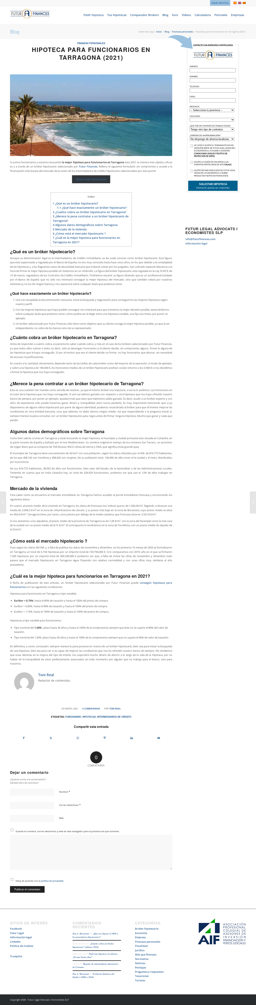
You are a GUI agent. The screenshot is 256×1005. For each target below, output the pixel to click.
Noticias (140, 963)
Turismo (140, 980)
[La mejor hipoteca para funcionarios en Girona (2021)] (253, 502)
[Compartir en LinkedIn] (131, 738)
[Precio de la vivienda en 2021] (3, 502)
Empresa (140, 937)
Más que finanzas (145, 954)
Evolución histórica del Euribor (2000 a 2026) (93, 975)
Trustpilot (16, 956)
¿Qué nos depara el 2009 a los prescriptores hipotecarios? (95, 935)
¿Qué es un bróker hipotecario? (75, 203)
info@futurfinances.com (200, 239)
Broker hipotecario (147, 928)
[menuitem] (219, 3)
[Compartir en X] (50, 738)
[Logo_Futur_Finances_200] (30, 15)
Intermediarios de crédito (114, 716)
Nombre (64, 791)
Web (61, 818)
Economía (141, 933)
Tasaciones (142, 976)
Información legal (196, 243)
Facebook (16, 928)
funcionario (73, 716)
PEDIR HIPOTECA (220, 2)
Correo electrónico (70, 805)
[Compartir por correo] (158, 738)
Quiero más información (91, 179)
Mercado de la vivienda (70, 229)
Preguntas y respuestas (149, 972)
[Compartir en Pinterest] (104, 738)
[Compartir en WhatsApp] (77, 738)
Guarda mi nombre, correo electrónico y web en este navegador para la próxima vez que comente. (67, 831)
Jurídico (140, 950)
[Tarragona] (91, 115)
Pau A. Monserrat (81, 933)
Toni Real (115, 708)
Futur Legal (17, 933)
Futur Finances (88, 166)
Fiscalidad (141, 946)
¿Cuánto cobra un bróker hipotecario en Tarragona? (89, 212)
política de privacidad (51, 880)
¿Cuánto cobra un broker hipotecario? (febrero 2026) (93, 945)
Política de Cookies (21, 946)
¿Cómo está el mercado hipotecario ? (79, 233)
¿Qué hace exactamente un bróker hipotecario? (92, 208)
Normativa (142, 959)
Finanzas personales (91, 43)
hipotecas (89, 716)
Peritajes (140, 967)
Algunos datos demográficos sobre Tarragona (85, 225)
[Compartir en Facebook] (23, 738)
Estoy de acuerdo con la (39, 880)
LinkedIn (15, 941)
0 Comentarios (91, 708)
